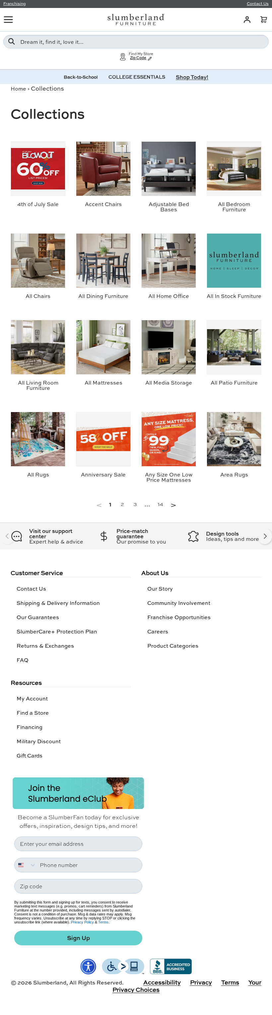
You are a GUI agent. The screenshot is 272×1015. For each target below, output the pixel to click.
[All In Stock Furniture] (234, 261)
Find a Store (33, 712)
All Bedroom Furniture (234, 206)
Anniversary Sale (103, 474)
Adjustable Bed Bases (169, 206)
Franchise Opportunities (179, 617)
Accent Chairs (103, 204)
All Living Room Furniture (38, 385)
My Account (32, 698)
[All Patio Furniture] (234, 347)
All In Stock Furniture (234, 296)
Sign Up (78, 938)
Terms (103, 922)
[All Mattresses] (103, 347)
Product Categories (172, 645)
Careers (157, 631)
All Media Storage (168, 382)
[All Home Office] (169, 261)
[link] (100, 504)
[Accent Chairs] (103, 169)
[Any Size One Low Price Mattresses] (169, 439)
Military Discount (39, 741)
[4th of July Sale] (38, 169)
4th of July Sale (38, 204)
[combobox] (136, 41)
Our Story (160, 588)
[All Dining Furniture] (103, 261)
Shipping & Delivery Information (58, 603)
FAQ (23, 660)
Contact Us (31, 588)
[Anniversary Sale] (103, 439)
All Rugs (38, 474)
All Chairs (38, 296)
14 (160, 504)
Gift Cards (29, 755)
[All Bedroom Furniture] (234, 169)
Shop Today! (192, 77)
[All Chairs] (38, 261)
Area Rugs (234, 474)
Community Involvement (178, 603)
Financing (29, 727)
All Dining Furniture (103, 296)
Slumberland (49, 982)
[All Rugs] (38, 439)
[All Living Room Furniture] (38, 347)
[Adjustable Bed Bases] (169, 169)
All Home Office (168, 296)
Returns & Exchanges (45, 645)
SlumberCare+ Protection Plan (57, 631)
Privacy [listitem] (201, 982)
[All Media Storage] (169, 347)
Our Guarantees (38, 617)
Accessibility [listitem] (162, 982)
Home (18, 88)
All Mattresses (103, 382)
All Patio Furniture (234, 382)
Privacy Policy (82, 922)
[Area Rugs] (234, 439)
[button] (264, 20)
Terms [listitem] (230, 982)
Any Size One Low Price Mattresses (168, 477)
